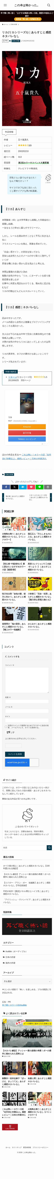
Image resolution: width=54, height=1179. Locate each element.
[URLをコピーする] (48, 487)
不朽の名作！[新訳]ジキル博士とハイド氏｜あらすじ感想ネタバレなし (26, 892)
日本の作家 (15, 41)
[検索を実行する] (49, 847)
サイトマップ (16, 1147)
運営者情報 (27, 1147)
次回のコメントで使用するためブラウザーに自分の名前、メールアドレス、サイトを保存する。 (28, 726)
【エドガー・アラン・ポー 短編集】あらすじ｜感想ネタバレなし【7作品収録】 (26, 884)
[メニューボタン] (5, 5)
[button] (6, 487)
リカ (10, 417)
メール (8, 707)
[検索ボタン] (49, 5)
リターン (12, 377)
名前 (8, 697)
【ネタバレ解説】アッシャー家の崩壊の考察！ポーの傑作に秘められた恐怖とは (26, 875)
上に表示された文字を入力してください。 (21, 739)
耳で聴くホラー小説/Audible (14, 1005)
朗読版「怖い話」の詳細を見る (28, 19)
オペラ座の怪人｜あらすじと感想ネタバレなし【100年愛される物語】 (26, 867)
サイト (7, 716)
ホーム (8, 1147)
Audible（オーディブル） (17, 951)
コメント (9, 665)
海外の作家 (10, 963)
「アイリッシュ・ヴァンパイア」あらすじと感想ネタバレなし (26, 901)
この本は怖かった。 (27, 5)
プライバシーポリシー (40, 1147)
